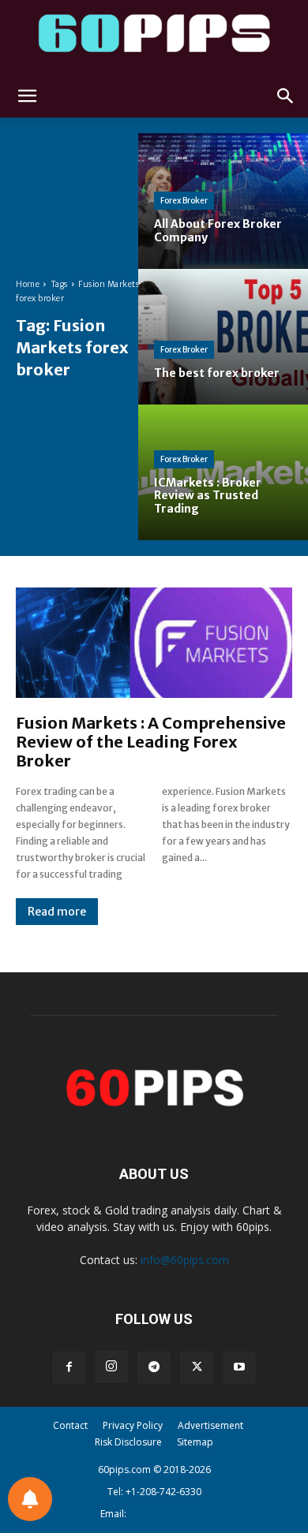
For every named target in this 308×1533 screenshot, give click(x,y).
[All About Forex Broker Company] (223, 201)
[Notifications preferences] (30, 1499)
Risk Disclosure (128, 1442)
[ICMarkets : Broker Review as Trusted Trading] (223, 472)
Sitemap (195, 1442)
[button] (27, 96)
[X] (196, 1367)
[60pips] (154, 37)
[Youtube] (239, 1367)
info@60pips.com (185, 1259)
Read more (57, 912)
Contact (70, 1425)
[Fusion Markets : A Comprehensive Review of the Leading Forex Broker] (154, 642)
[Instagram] (111, 1366)
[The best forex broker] (223, 337)
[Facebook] (69, 1367)
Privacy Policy (133, 1425)
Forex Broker (184, 201)
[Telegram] (154, 1367)
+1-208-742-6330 (163, 1491)
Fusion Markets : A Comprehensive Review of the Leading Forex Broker (151, 741)
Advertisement (210, 1425)
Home (27, 284)
